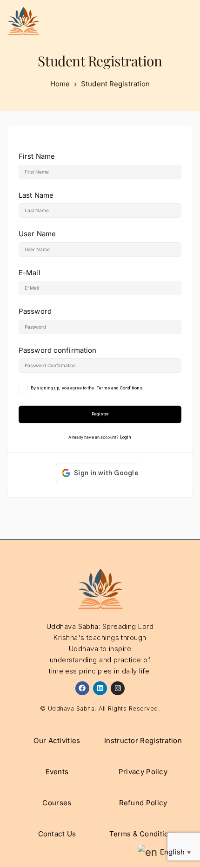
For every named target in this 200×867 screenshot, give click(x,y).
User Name (37, 233)
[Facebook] (82, 688)
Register (100, 414)
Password (35, 311)
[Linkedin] (100, 688)
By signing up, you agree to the (87, 388)
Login (126, 437)
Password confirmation (57, 350)
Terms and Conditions (119, 388)
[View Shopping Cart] (144, 21)
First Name (37, 156)
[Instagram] (118, 688)
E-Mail (29, 272)
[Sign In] (162, 21)
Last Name (36, 195)
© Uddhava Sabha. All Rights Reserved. (100, 708)
